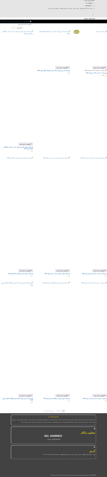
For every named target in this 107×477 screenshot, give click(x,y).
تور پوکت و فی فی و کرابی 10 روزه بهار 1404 (94, 273)
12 (49, 411)
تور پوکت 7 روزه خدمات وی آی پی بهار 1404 (95, 398)
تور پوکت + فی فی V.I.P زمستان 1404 (96, 73)
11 (52, 411)
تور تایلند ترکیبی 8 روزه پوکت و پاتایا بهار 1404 (20, 273)
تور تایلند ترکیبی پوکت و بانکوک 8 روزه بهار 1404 (56, 398)
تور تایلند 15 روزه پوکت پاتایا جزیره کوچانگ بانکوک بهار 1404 (53, 70)
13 (46, 411)
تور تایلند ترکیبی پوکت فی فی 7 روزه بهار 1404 (57, 273)
